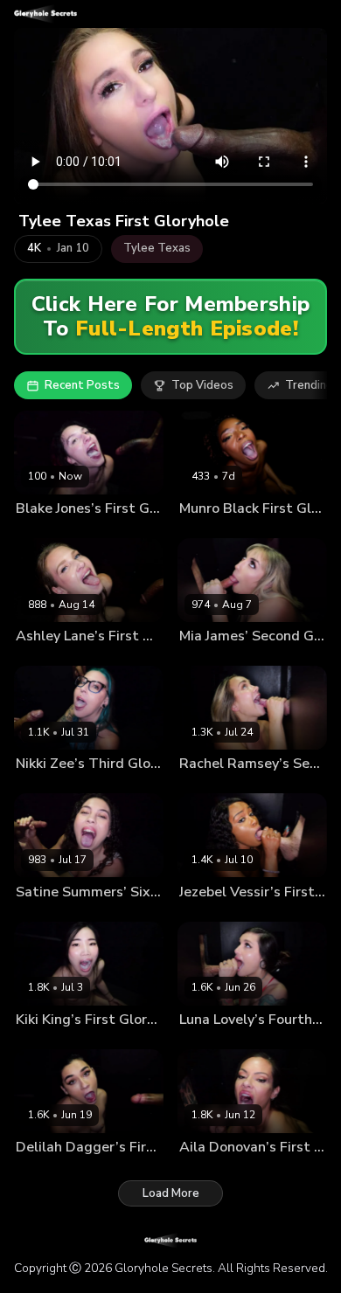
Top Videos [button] (202, 385)
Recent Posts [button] (82, 385)
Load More (171, 1193)
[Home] (45, 14)
